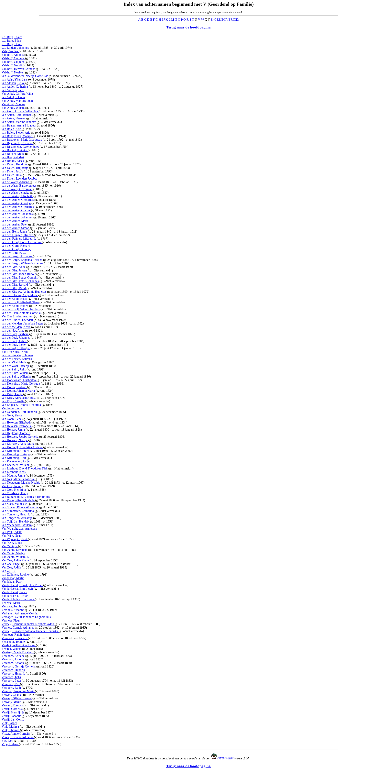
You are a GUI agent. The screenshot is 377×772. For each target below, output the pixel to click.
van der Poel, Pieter (14, 344)
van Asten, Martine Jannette (19, 122)
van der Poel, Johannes (16, 337)
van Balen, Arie (12, 129)
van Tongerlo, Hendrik (16, 514)
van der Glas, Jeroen (15, 270)
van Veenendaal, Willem (17, 525)
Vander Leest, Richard (15, 595)
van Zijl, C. (9, 571)
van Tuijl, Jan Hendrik (16, 521)
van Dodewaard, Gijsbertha (19, 380)
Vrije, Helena (10, 744)
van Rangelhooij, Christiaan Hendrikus (26, 496)
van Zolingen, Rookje (15, 574)
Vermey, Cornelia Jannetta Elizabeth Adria (28, 624)
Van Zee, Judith (12, 567)
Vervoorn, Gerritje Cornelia (19, 666)
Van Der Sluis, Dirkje (15, 351)
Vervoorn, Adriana (13, 655)
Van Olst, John (11, 486)
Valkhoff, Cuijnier (13, 61)
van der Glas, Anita (14, 267)
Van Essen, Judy (12, 408)
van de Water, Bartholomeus (19, 185)
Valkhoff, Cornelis (13, 58)
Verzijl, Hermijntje (13, 712)
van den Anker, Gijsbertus (18, 206)
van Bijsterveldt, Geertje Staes (21, 146)
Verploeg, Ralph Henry (16, 634)
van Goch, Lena (12, 419)
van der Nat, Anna (13, 330)
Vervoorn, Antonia (13, 659)
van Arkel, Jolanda (13, 97)
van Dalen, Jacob (13, 171)
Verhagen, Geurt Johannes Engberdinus (26, 617)
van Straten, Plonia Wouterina (20, 507)
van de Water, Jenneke (16, 192)
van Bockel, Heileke (15, 150)
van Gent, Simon (12, 415)
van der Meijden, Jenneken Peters (23, 323)
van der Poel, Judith (14, 341)
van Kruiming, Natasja (16, 454)
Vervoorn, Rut (11, 684)
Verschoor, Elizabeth (15, 638)
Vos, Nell (8, 740)
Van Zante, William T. (15, 556)
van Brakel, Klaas (13, 160)
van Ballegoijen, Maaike (17, 136)
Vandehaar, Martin (13, 578)
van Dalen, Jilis (11, 175)
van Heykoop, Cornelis (16, 433)
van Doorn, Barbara (14, 387)
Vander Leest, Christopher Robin (22, 585)
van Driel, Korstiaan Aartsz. (19, 397)
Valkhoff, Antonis (13, 54)
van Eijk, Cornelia (13, 401)
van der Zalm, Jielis (14, 369)
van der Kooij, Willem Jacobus (21, 309)
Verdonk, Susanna (13, 610)
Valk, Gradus (10, 51)
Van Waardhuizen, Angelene (19, 528)
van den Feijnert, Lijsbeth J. (19, 238)
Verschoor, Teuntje (14, 641)
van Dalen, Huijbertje (15, 168)
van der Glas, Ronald (15, 284)
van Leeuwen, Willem (16, 465)
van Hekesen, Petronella (17, 426)
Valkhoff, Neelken (13, 72)
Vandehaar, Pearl (12, 581)
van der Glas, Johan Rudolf (19, 274)
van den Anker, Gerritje (16, 203)
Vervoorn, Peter (12, 680)
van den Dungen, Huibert (18, 235)
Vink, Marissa (11, 726)
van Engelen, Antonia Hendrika (22, 404)
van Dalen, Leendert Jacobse (19, 178)
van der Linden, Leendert (18, 320)
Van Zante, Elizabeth (15, 549)
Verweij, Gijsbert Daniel (17, 698)
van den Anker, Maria (15, 221)
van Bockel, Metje (13, 153)
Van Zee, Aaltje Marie (16, 560)
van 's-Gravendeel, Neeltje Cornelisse (25, 76)
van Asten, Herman (14, 118)
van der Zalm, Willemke (17, 376)
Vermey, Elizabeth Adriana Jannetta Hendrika (30, 631)
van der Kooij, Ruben (15, 305)
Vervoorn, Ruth (12, 687)
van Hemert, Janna (14, 429)
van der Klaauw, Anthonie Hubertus (24, 291)
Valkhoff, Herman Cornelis (19, 69)
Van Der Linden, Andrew (18, 316)
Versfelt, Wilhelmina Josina (19, 645)
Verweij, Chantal (12, 694)
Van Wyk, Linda (12, 542)
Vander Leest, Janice (14, 592)
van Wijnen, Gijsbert (15, 539)
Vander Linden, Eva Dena (18, 599)
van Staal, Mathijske (14, 503)
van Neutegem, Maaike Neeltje (21, 482)
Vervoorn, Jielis (11, 677)
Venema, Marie (11, 602)
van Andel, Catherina (15, 86)
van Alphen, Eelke (13, 83)
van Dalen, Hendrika (15, 164)
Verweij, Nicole (12, 701)
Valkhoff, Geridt (12, 65)
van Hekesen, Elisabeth (16, 422)
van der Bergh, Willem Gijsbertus (23, 263)
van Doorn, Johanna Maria (19, 390)
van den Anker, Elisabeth (17, 196)
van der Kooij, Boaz (14, 298)
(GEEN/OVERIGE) (226, 19)
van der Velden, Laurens (17, 358)
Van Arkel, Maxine (13, 104)
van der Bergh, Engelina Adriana (22, 259)
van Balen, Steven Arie (16, 132)
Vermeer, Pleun (11, 620)
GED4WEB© (226, 758)
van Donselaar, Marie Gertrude (21, 383)
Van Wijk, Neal (11, 535)
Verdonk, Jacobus (13, 606)
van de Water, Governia (17, 189)
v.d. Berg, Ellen (11, 40)
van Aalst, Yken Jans (15, 79)
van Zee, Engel (11, 564)
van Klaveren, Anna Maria (18, 443)
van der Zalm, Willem (15, 373)
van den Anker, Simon (16, 228)
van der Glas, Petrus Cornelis (20, 277)
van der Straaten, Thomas (17, 355)
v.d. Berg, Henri (12, 44)
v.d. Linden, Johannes (15, 47)
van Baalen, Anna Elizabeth (19, 125)
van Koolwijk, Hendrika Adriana (22, 447)
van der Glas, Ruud (14, 288)
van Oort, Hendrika (14, 489)
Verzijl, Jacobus (12, 716)
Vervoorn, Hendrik (13, 670)
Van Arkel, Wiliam (13, 107)
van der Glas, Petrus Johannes (20, 281)
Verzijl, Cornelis (12, 709)
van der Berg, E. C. (14, 252)
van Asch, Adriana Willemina (20, 111)
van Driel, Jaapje (12, 394)
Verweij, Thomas (13, 705)
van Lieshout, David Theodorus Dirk (25, 468)
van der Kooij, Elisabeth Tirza (20, 302)
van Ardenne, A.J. (13, 90)
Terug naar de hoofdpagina (188, 27)
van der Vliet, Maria (14, 362)
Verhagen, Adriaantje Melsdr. (20, 613)
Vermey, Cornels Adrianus (18, 627)
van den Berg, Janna (15, 231)
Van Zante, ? (10, 546)
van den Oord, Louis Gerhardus (22, 242)
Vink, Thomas (11, 730)
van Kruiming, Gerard (16, 450)
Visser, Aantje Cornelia (16, 733)
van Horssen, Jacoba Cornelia (20, 436)
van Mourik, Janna (14, 475)
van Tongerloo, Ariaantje (17, 518)
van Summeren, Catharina (18, 511)
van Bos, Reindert (13, 157)
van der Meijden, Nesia (16, 327)
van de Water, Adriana (16, 182)
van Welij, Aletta (12, 532)
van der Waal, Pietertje (16, 366)
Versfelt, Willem (12, 648)
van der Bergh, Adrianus (17, 256)
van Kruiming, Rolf (14, 457)
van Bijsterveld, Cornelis (17, 143)
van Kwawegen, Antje (15, 461)
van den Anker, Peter (15, 224)
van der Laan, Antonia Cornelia (21, 312)
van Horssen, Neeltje (15, 440)
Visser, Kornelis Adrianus (18, 737)
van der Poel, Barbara (15, 334)
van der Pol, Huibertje (16, 348)
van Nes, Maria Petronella (18, 479)
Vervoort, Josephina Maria (18, 691)
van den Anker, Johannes (17, 213)
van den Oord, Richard (16, 245)
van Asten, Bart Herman (17, 114)
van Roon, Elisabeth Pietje (18, 500)
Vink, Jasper (9, 723)
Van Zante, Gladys (13, 553)
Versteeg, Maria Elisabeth (18, 652)
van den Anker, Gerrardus (18, 199)
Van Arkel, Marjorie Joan (17, 100)
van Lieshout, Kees (14, 472)
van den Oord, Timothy (16, 249)
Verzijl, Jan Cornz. (13, 719)
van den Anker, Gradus (16, 210)
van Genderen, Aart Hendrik (20, 412)
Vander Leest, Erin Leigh (18, 588)
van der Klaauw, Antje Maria (20, 295)
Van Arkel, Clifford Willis (17, 93)
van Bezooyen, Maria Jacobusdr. (22, 139)
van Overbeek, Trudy (15, 493)
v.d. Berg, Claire (12, 37)
